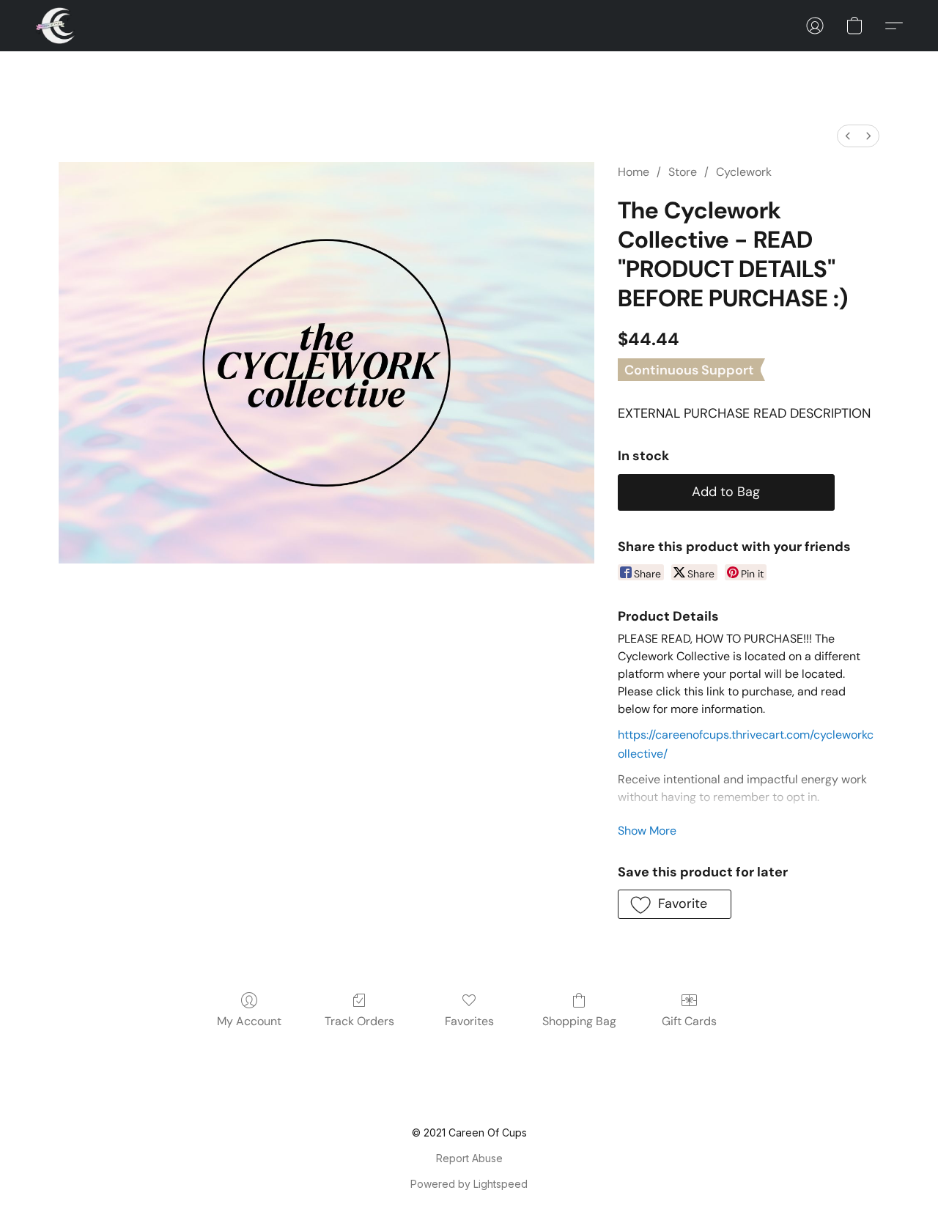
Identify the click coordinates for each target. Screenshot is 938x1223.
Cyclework (744, 172)
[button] (55, 25)
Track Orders (359, 1021)
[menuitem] (848, 136)
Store (682, 172)
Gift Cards (689, 1021)
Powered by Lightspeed (469, 1184)
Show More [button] (647, 830)
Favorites (469, 1021)
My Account (249, 1021)
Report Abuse (469, 1158)
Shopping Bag (579, 1021)
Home (633, 172)
